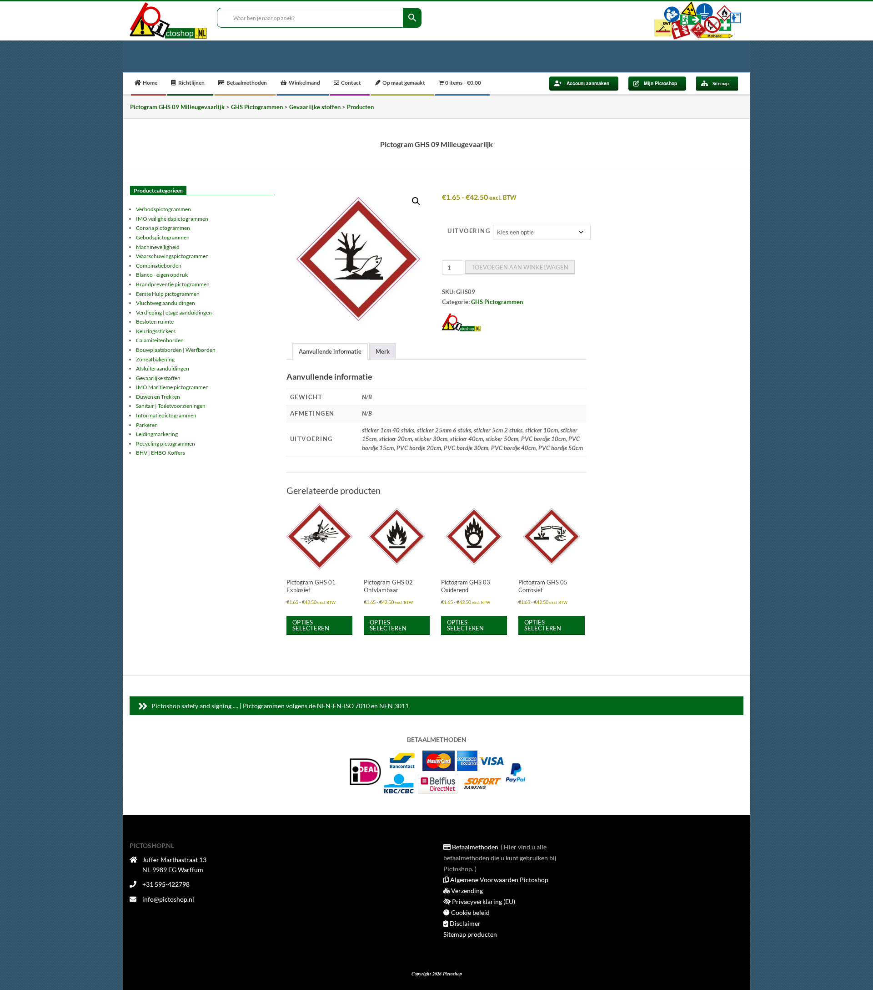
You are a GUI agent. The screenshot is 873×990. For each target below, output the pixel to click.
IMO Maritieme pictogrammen (172, 387)
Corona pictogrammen (163, 227)
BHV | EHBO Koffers (160, 452)
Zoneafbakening (155, 359)
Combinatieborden (158, 265)
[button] (416, 201)
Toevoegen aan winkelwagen (520, 267)
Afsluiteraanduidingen (162, 368)
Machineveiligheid (158, 247)
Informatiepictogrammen (166, 415)
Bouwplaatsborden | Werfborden (176, 349)
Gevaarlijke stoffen (158, 378)
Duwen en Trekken (158, 396)
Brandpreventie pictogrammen (173, 284)
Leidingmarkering (157, 434)
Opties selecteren (310, 625)
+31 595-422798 (166, 884)
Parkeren (147, 424)
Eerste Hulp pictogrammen (168, 293)
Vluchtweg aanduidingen (165, 303)
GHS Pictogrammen (497, 301)
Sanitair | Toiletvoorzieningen (171, 405)
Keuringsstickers (156, 331)
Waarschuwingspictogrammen (172, 256)
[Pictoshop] (461, 322)
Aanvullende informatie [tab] (330, 351)
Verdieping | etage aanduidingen (174, 312)
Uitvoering (468, 230)
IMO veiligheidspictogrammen (172, 218)
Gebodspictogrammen (163, 237)
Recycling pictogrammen (165, 443)
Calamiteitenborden (160, 340)
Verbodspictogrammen (163, 209)
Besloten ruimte (155, 321)
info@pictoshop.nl (168, 899)
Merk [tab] (383, 351)
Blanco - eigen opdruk (162, 274)
